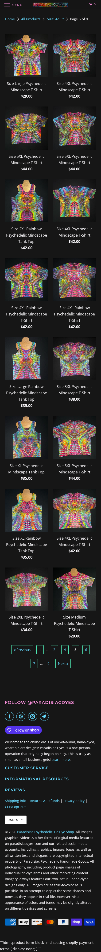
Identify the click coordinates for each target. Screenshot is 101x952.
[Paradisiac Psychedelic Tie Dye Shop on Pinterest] (21, 716)
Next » (63, 663)
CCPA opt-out (15, 807)
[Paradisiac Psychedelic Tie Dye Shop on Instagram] (33, 716)
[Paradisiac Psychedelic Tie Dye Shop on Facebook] (10, 716)
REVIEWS (15, 790)
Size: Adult (56, 19)
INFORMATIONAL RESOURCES (37, 779)
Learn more (61, 759)
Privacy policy (74, 800)
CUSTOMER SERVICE (27, 768)
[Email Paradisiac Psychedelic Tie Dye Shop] (45, 716)
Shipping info (15, 800)
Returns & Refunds (45, 800)
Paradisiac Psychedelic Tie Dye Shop (45, 832)
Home (10, 19)
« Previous (22, 649)
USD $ (13, 820)
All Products (31, 19)
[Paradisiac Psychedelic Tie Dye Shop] (50, 4)
